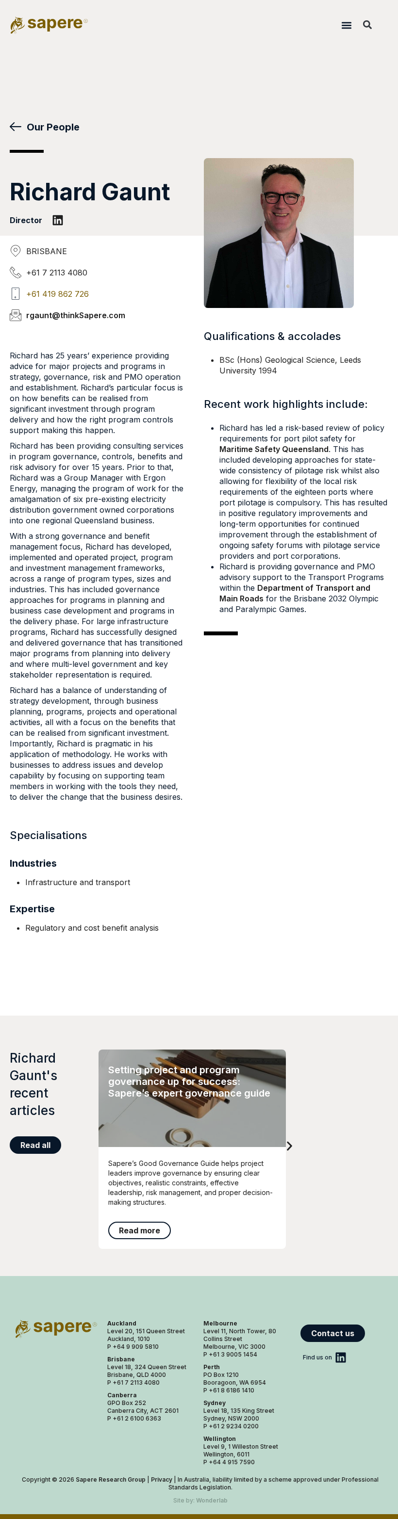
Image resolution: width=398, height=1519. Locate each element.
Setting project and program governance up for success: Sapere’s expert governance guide (189, 1081)
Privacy (161, 1479)
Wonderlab (212, 1500)
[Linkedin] (58, 220)
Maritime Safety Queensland (274, 449)
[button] (346, 25)
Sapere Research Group (111, 1479)
